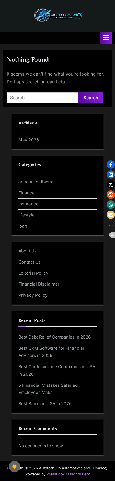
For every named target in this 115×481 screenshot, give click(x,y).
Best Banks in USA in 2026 (44, 403)
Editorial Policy (33, 273)
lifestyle (26, 214)
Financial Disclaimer (38, 284)
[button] (111, 164)
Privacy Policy (33, 295)
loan (22, 226)
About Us (27, 250)
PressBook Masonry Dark (68, 474)
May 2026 (28, 139)
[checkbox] (14, 466)
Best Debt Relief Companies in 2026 (54, 337)
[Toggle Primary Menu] (106, 38)
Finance (26, 192)
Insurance (28, 203)
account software (36, 181)
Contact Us (29, 262)
